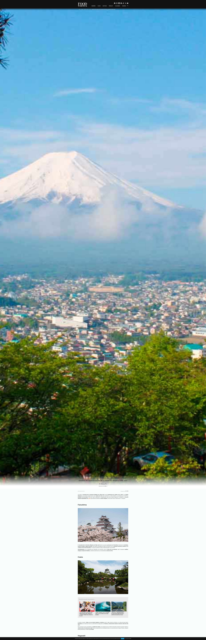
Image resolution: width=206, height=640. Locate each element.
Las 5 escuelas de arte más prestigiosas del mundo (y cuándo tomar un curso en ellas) (86, 614)
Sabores (93, 5)
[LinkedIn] (119, 3)
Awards (124, 5)
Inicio (79, 9)
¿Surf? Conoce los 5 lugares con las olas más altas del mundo (102, 613)
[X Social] (125, 3)
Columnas (117, 5)
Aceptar (122, 638)
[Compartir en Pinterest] (127, 491)
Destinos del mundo (87, 9)
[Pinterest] (121, 3)
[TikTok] (123, 3)
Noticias (105, 5)
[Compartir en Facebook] (126, 491)
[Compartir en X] (125, 491)
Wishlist (111, 5)
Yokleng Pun (104, 484)
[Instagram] (116, 3)
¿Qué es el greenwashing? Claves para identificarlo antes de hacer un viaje (117, 613)
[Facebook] (114, 3)
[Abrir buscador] (127, 5)
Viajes (99, 5)
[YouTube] (127, 3)
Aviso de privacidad (128, 638)
